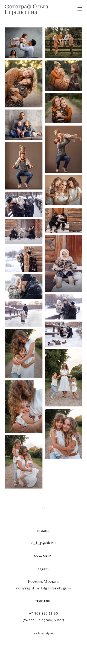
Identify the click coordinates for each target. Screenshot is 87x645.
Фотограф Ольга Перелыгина (26, 9)
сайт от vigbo (43, 633)
